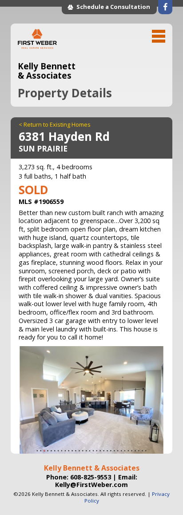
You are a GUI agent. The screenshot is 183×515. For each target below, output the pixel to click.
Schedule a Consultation (113, 7)
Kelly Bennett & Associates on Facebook (165, 7)
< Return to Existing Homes (55, 124)
